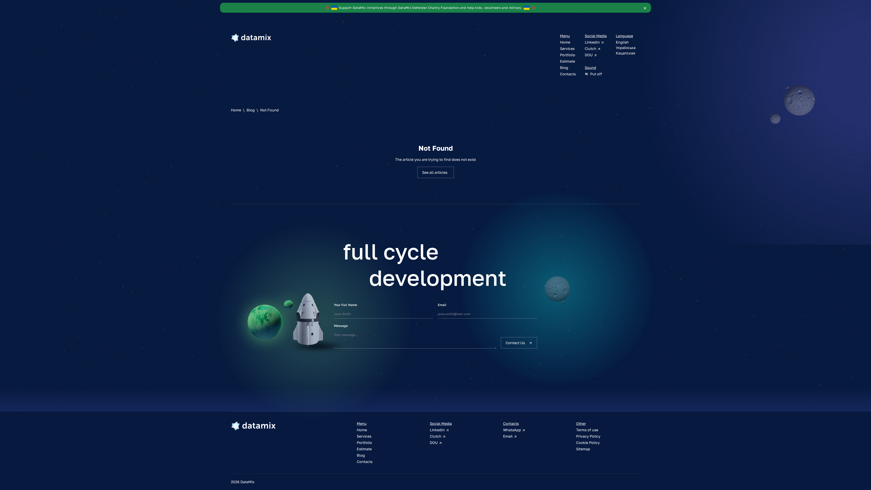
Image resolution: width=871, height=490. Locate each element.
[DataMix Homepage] (253, 426)
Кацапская (625, 53)
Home (565, 42)
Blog (564, 67)
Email (442, 305)
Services (567, 48)
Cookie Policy (588, 442)
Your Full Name (345, 305)
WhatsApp (512, 430)
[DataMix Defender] (645, 7)
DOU (589, 55)
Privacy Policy (588, 436)
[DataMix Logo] (251, 37)
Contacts (568, 74)
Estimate (567, 61)
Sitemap (583, 449)
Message (341, 326)
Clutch (591, 48)
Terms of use (587, 430)
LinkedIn (593, 42)
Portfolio (567, 55)
